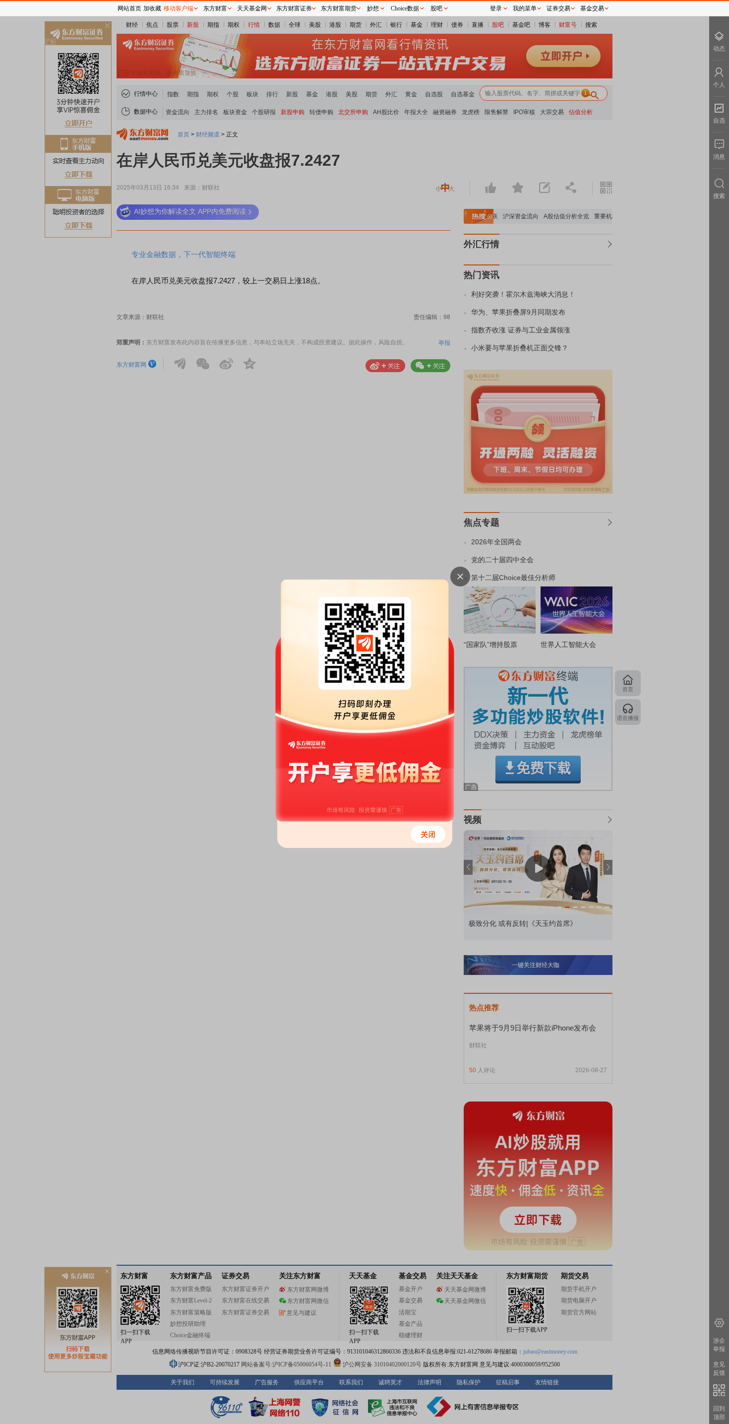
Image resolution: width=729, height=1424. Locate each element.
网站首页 (129, 8)
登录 (496, 8)
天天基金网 (252, 8)
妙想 (373, 8)
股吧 (436, 8)
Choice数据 (405, 8)
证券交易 (558, 8)
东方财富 (215, 8)
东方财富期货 (339, 8)
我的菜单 (525, 8)
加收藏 (152, 8)
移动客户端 (178, 8)
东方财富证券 (294, 8)
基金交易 (592, 8)
